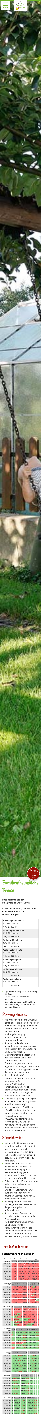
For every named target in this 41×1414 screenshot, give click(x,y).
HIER (35, 1236)
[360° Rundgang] (33, 873)
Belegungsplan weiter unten (16, 902)
